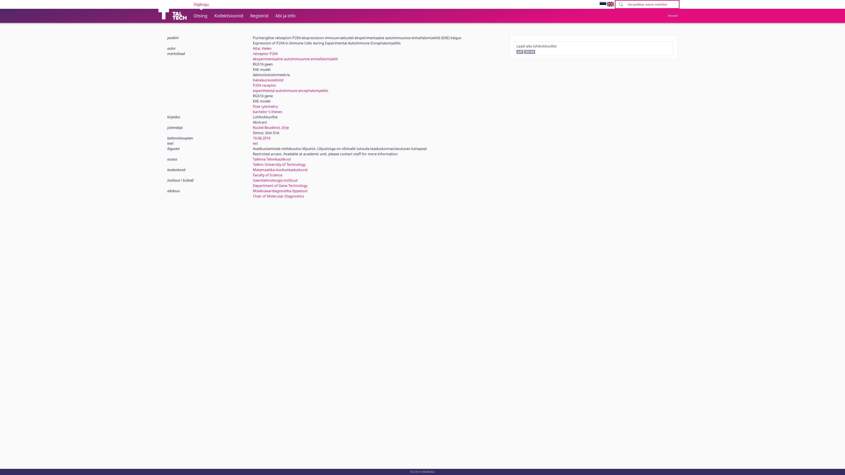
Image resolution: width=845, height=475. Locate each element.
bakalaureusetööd (268, 80)
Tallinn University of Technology (279, 164)
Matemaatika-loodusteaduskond (280, 169)
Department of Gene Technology (280, 185)
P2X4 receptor (264, 85)
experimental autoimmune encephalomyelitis (290, 90)
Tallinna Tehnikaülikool (272, 159)
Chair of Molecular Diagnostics (278, 196)
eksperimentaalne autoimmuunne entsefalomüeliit (295, 59)
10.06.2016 (261, 138)
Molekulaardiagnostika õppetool (280, 190)
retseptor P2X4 (265, 53)
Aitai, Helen (262, 48)
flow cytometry (265, 106)
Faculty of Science (267, 175)
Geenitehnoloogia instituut (275, 180)
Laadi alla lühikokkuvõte (536, 49)
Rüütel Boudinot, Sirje (271, 127)
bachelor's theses (267, 111)
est (255, 143)
